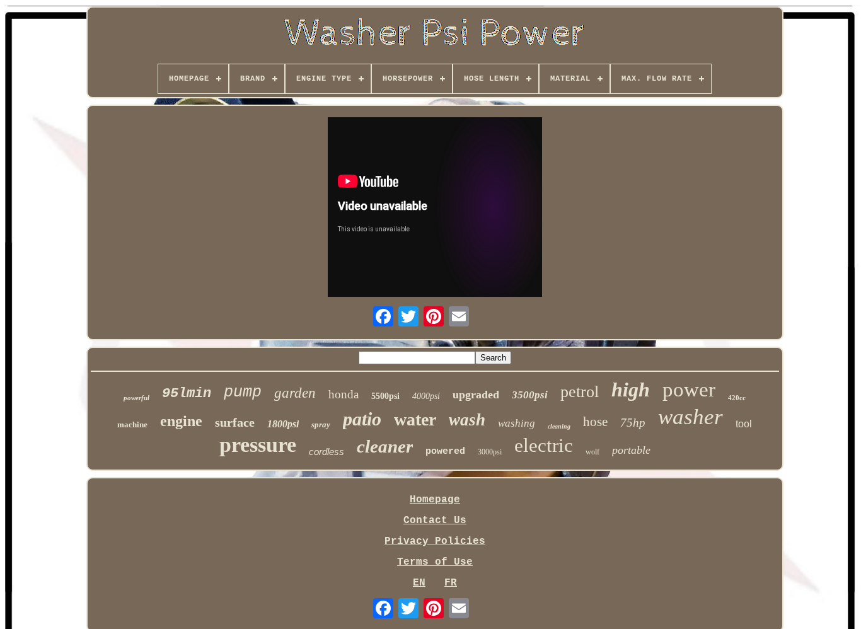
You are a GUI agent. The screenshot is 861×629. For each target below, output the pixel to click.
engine (181, 421)
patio (362, 418)
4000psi (426, 396)
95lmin (186, 393)
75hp (632, 422)
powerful (136, 397)
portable (631, 450)
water (415, 419)
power (688, 389)
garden (295, 393)
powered (445, 451)
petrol (579, 392)
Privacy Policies (434, 541)
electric (543, 445)
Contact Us (434, 520)
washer (690, 417)
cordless (326, 451)
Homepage (435, 499)
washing (516, 423)
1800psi (283, 423)
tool (744, 423)
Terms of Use (435, 562)
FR (450, 583)
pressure (257, 444)
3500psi (530, 395)
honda (343, 394)
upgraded (476, 394)
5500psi (385, 396)
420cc (737, 397)
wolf (592, 451)
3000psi (490, 451)
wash (467, 419)
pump (243, 392)
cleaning (559, 426)
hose (595, 421)
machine (132, 424)
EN (419, 583)
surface (235, 422)
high (630, 389)
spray (320, 424)
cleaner (385, 446)
